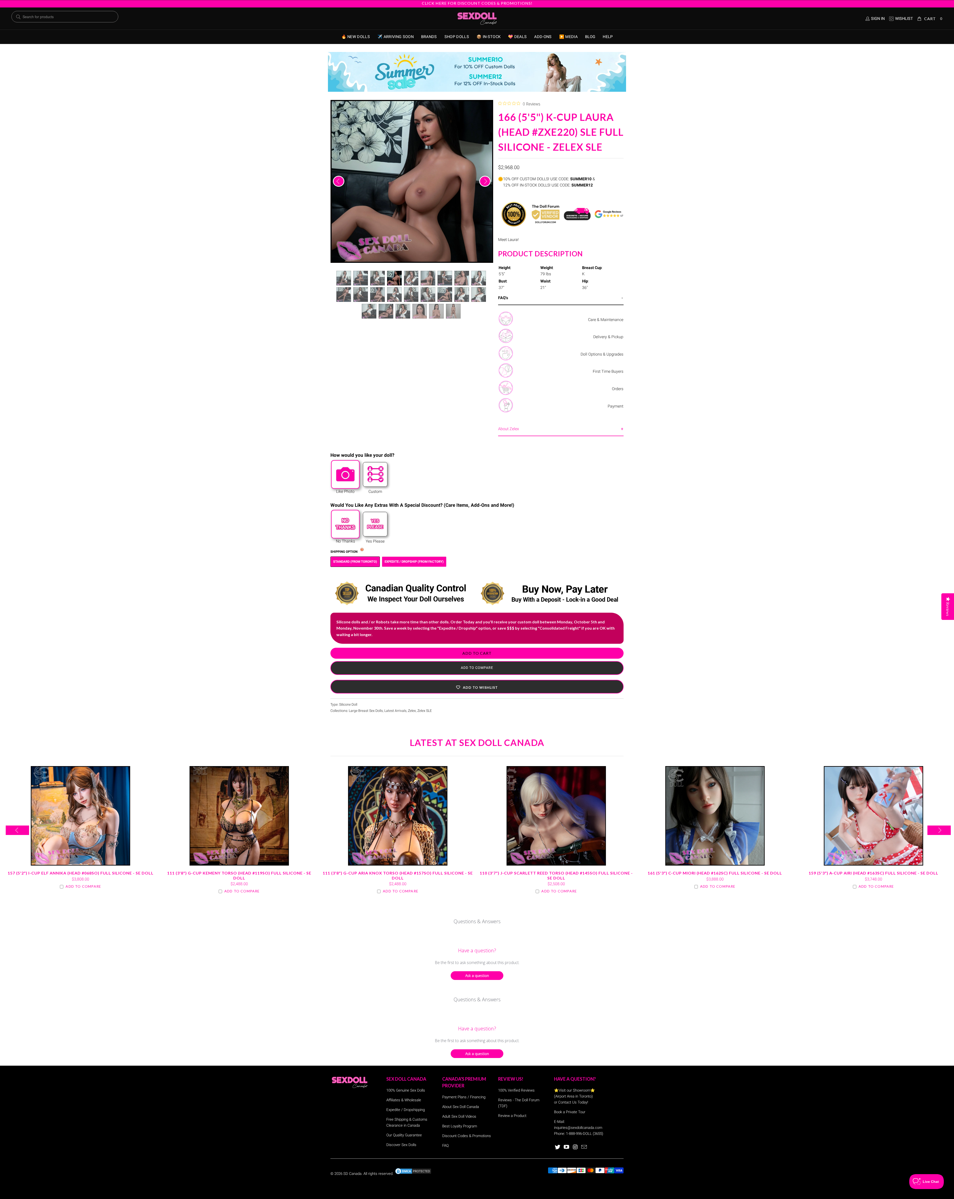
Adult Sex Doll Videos (459, 1116)
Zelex (412, 711)
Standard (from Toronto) (355, 561)
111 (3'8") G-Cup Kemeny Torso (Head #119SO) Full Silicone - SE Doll (239, 816)
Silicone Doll (348, 704)
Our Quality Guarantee (404, 1135)
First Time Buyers (608, 371)
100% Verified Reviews (516, 1090)
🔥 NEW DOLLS (355, 36)
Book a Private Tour (569, 1112)
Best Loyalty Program (459, 1126)
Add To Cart (477, 653)
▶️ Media (568, 36)
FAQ (445, 1145)
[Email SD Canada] (584, 1147)
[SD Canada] (477, 18)
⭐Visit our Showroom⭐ (574, 1090)
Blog (590, 36)
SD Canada (352, 1173)
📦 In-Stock (489, 36)
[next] (485, 181)
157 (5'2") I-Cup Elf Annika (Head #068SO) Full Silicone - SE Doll (80, 816)
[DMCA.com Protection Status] (413, 1173)
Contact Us (567, 1102)
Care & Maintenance (605, 319)
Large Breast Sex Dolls (366, 711)
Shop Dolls (456, 36)
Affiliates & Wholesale (403, 1100)
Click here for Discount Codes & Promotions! (477, 3)
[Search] (18, 16)
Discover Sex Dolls (401, 1145)
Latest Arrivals (395, 711)
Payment (615, 406)
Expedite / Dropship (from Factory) (414, 561)
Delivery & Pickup (608, 336)
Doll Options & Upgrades (602, 354)
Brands (429, 36)
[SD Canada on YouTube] (566, 1147)
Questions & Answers (477, 921)
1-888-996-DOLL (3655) (584, 1133)
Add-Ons (543, 36)
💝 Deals (517, 36)
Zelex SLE (424, 711)
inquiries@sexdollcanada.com (578, 1127)
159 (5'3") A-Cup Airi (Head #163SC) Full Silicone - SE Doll (873, 816)
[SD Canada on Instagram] (575, 1147)
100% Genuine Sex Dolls (405, 1090)
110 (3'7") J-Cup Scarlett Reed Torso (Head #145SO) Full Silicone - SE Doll (556, 816)
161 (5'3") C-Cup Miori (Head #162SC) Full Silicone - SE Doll (715, 816)
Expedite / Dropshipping (405, 1109)
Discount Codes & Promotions (466, 1136)
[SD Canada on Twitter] (557, 1147)
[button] (477, 686)
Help (608, 36)
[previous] (338, 181)
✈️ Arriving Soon (395, 36)
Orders (617, 388)
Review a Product (512, 1115)
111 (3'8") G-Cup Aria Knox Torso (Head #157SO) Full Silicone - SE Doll (398, 816)
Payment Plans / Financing (463, 1097)
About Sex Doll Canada (460, 1107)
